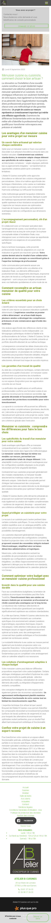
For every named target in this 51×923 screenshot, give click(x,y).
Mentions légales (25, 807)
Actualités (25, 801)
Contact (25, 804)
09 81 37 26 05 (26, 889)
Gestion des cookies (25, 816)
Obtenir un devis (37, 917)
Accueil (26, 787)
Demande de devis (26, 26)
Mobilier (25, 793)
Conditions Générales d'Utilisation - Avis (25, 810)
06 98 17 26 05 (26, 892)
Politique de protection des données (25, 813)
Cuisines (25, 790)
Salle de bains (25, 796)
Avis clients (25, 799)
